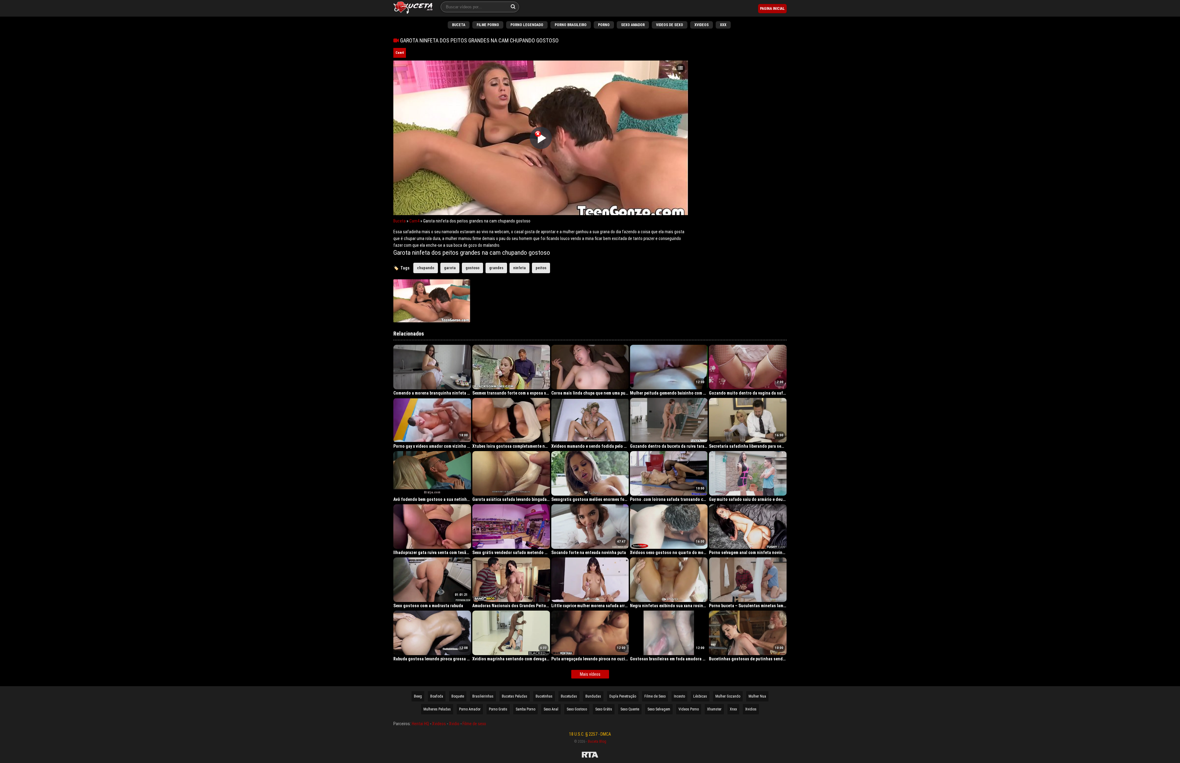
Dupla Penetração (622, 696)
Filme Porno (488, 25)
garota (450, 267)
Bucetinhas (544, 696)
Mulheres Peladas (437, 709)
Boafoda (436, 696)
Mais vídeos (590, 674)
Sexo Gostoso (577, 709)
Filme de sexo (474, 723)
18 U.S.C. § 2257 (583, 734)
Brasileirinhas (483, 696)
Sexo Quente (629, 709)
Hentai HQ (420, 723)
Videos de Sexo (669, 25)
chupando (425, 267)
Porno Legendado (526, 25)
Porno (604, 25)
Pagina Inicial (772, 8)
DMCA (605, 734)
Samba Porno (525, 709)
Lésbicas (700, 696)
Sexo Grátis (603, 709)
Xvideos (701, 25)
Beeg (418, 696)
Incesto (679, 696)
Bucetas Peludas (514, 696)
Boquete (457, 696)
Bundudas (593, 696)
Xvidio (454, 723)
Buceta (458, 25)
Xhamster (714, 709)
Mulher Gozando (727, 696)
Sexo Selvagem (658, 709)
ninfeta (519, 267)
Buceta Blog (597, 741)
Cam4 (399, 53)
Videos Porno (688, 709)
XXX (723, 25)
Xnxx (733, 709)
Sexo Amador (633, 25)
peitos (541, 267)
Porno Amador (470, 709)
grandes (496, 267)
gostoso (472, 267)
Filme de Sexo (655, 696)
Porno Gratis (498, 709)
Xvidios (751, 709)
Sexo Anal (551, 709)
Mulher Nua (757, 696)
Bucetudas (569, 696)
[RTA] (590, 755)
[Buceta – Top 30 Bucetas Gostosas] (413, 8)
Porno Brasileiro (571, 25)
